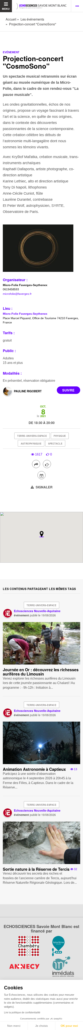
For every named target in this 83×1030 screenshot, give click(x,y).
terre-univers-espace (32, 435)
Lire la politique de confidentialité (22, 1012)
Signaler (44, 487)
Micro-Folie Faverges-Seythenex (25, 313)
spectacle (55, 443)
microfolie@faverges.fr (17, 293)
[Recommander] (47, 464)
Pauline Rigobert (28, 391)
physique (60, 435)
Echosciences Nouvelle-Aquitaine (37, 611)
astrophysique (31, 443)
